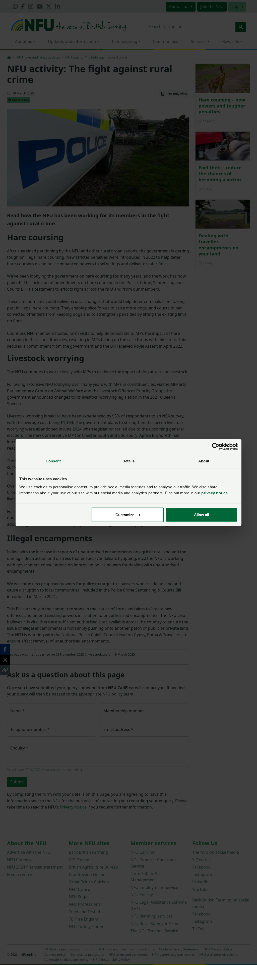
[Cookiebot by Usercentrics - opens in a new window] (216, 446)
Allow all (201, 514)
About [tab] (203, 461)
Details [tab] (128, 461)
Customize (124, 514)
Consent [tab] (53, 461)
